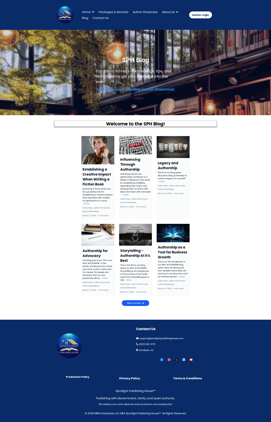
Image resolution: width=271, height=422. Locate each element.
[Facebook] (161, 359)
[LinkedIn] (183, 359)
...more (86, 203)
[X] (176, 359)
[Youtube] (191, 359)
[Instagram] (169, 359)
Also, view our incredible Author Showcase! (135, 89)
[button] (92, 12)
